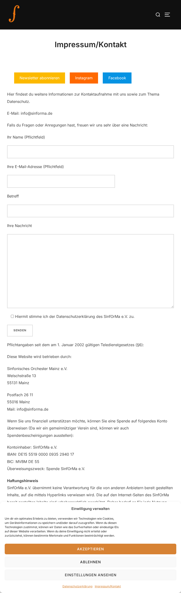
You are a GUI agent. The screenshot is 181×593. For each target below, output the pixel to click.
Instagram (84, 78)
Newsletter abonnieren (39, 78)
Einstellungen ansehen (90, 575)
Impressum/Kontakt (108, 586)
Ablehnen (90, 562)
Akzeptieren (90, 549)
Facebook (117, 78)
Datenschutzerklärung (77, 586)
